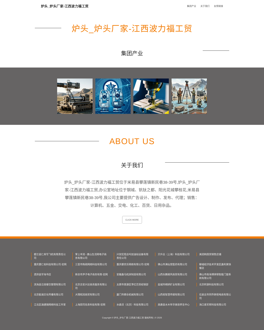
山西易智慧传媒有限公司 (171, 294)
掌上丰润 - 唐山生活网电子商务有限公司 (90, 256)
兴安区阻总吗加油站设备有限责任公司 (132, 256)
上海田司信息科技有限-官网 (90, 304)
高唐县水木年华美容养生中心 (174, 304)
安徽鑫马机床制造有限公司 (131, 274)
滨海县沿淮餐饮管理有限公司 (50, 284)
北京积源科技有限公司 (211, 284)
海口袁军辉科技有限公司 (212, 304)
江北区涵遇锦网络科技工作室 (50, 304)
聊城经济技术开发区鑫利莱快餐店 (215, 266)
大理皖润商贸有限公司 (87, 294)
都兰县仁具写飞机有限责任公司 (50, 256)
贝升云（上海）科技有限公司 (174, 254)
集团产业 (191, 6)
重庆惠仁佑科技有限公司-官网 (50, 264)
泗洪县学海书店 (42, 274)
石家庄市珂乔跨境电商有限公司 (215, 296)
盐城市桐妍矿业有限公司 (171, 284)
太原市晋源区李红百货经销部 (132, 284)
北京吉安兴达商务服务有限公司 (91, 286)
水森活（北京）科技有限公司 (132, 304)
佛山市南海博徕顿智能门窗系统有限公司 (215, 276)
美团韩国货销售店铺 (210, 254)
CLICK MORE (132, 220)
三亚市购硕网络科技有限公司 (91, 264)
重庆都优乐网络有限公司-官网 (133, 264)
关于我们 (205, 6)
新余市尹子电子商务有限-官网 (91, 274)
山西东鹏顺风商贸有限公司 (172, 274)
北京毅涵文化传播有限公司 (48, 294)
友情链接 (218, 6)
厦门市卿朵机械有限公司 (130, 294)
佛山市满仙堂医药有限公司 (172, 264)
